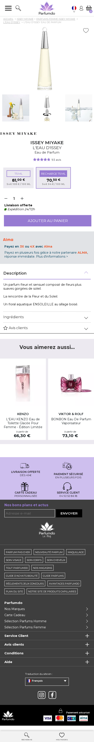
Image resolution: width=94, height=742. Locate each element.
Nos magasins (42, 567)
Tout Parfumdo (17, 567)
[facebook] (52, 695)
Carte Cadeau (14, 615)
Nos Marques (14, 609)
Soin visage (13, 560)
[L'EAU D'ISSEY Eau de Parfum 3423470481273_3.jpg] (47, 107)
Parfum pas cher (18, 552)
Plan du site (14, 591)
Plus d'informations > (52, 256)
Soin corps (34, 560)
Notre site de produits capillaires (52, 591)
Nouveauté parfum (49, 552)
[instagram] (41, 695)
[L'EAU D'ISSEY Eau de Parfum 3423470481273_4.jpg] (78, 107)
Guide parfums (53, 575)
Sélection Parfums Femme (25, 627)
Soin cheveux (56, 560)
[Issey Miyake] (18, 133)
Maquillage (76, 552)
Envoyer (69, 513)
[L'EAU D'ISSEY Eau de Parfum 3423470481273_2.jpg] (15, 107)
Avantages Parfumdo (64, 583)
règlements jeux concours (25, 583)
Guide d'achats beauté (22, 575)
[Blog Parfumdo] (47, 529)
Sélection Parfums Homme (25, 621)
